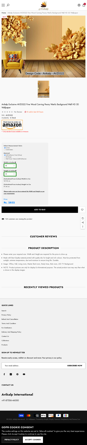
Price (5, 199)
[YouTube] (24, 374)
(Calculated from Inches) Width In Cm (17, 179)
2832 (11, 202)
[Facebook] (4, 374)
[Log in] (79, 5)
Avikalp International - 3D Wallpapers (24, 419)
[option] (43, 47)
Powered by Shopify (42, 419)
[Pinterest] (17, 374)
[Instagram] (10, 374)
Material (7, 153)
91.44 (5, 187)
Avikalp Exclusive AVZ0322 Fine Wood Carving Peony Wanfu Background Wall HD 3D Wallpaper (40, 106)
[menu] (3, 5)
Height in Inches (20, 171)
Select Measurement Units (13, 146)
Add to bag (39, 209)
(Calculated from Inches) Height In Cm (17, 184)
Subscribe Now (74, 365)
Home (4, 13)
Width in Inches (19, 162)
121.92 (6, 181)
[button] (8, 5)
